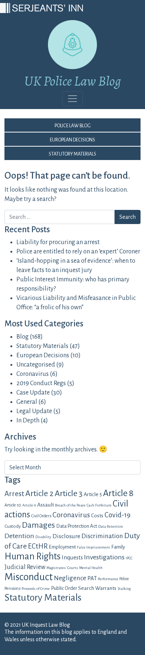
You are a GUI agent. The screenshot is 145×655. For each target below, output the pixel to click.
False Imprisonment (93, 547)
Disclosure (66, 536)
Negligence (70, 578)
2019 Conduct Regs (41, 383)
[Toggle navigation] (72, 98)
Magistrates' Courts (62, 568)
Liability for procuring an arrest (58, 242)
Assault (45, 505)
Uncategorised (35, 364)
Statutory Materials (72, 153)
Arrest (14, 494)
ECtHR (38, 546)
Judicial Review (24, 567)
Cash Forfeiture (99, 505)
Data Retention (110, 526)
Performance (108, 579)
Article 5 (93, 494)
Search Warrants (97, 588)
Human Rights (32, 556)
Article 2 (39, 493)
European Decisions (72, 139)
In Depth (27, 420)
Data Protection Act (76, 526)
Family (118, 547)
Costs (97, 515)
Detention (19, 536)
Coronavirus (32, 374)
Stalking (123, 589)
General (26, 402)
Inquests (72, 557)
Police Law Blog (73, 125)
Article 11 (29, 505)
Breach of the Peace (70, 505)
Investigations (104, 557)
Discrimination (102, 536)
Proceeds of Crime (36, 589)
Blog (22, 336)
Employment (62, 547)
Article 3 (69, 493)
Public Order (64, 588)
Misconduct (28, 577)
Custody (12, 526)
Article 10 (12, 505)
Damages (38, 525)
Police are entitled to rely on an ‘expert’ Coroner (78, 251)
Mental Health (91, 568)
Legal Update (34, 411)
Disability (43, 537)
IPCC (129, 558)
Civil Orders (41, 516)
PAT (92, 578)
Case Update (33, 392)
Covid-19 (117, 515)
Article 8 (118, 493)
